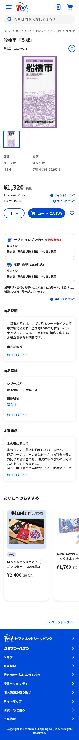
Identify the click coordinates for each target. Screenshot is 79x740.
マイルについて (66, 201)
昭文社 (11, 404)
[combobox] (39, 19)
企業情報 (10, 719)
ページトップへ (62, 622)
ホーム (7, 31)
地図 (58, 31)
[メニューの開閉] (9, 7)
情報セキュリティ (16, 683)
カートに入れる (50, 213)
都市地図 (71, 31)
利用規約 (10, 666)
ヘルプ (8, 657)
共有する (71, 48)
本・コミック (24, 31)
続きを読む (14, 355)
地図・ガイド (44, 31)
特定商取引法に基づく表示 (22, 675)
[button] (11, 139)
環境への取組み (14, 710)
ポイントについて (64, 195)
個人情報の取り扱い (17, 692)
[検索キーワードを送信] (9, 19)
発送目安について (64, 299)
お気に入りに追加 (71, 213)
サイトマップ (13, 701)
